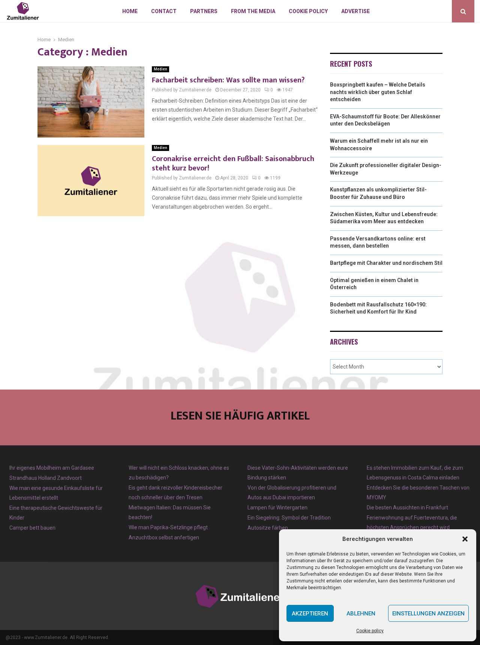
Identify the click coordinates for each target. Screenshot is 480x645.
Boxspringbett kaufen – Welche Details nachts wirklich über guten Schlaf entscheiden (377, 92)
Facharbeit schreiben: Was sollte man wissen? (228, 80)
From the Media (253, 11)
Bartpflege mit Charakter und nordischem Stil (386, 263)
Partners (204, 11)
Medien (160, 69)
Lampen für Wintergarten (278, 508)
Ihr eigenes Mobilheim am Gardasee (51, 468)
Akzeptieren (310, 613)
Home (130, 11)
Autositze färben (268, 528)
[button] (465, 539)
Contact (164, 11)
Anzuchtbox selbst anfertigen (164, 537)
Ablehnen (360, 613)
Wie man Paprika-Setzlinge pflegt (168, 527)
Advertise (355, 11)
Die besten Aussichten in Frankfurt (407, 508)
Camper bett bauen (32, 528)
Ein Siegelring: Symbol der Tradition (289, 518)
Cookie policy (370, 630)
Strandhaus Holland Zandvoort (45, 478)
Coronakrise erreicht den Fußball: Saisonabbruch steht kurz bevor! (233, 163)
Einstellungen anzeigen (428, 613)
